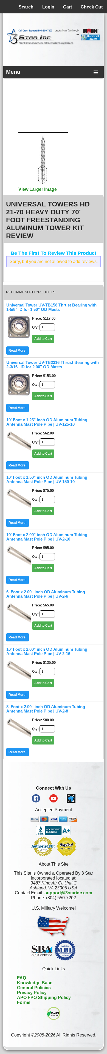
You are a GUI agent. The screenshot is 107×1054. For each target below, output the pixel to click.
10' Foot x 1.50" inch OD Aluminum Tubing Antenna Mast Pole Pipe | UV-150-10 (46, 479)
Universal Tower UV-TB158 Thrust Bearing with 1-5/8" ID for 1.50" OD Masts (51, 307)
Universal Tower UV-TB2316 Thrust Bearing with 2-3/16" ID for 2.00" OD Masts (52, 364)
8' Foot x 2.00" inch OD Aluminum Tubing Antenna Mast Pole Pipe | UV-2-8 (45, 709)
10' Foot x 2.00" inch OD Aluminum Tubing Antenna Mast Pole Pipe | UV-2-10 (46, 537)
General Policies (34, 987)
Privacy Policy (32, 992)
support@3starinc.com (68, 893)
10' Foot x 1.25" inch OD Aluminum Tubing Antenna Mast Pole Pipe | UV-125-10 (46, 422)
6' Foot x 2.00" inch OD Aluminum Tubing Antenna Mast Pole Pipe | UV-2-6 (45, 594)
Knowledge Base (34, 982)
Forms (23, 1002)
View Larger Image (37, 189)
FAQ (21, 978)
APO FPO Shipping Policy (44, 997)
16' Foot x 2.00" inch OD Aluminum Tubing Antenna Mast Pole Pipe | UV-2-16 (46, 651)
